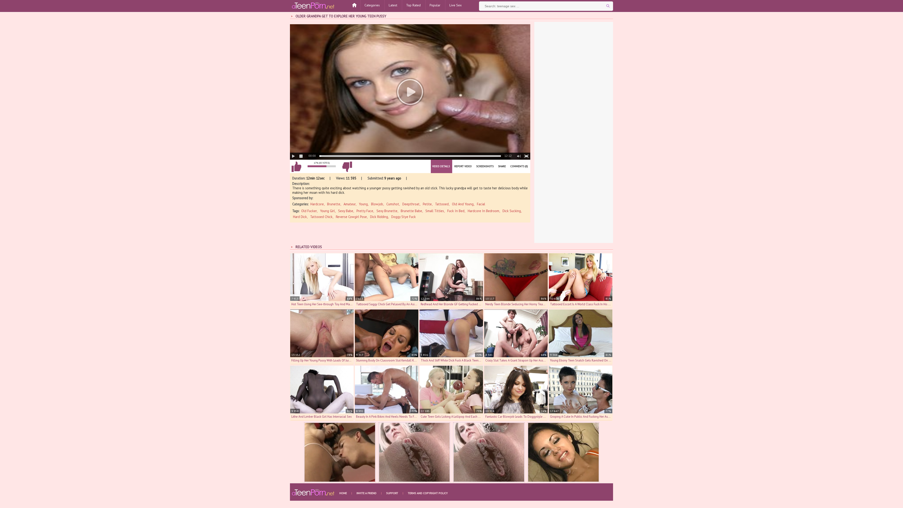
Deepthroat (411, 204)
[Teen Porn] (313, 5)
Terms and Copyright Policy (428, 493)
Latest (393, 5)
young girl (327, 211)
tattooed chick (321, 216)
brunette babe (411, 211)
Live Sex (455, 5)
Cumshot (392, 204)
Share (502, 166)
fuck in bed (455, 211)
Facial (481, 204)
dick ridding (379, 216)
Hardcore (317, 204)
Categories (372, 5)
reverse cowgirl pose (351, 216)
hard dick (300, 216)
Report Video (463, 166)
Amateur (350, 204)
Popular (435, 5)
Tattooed (442, 204)
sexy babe (345, 211)
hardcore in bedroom (483, 211)
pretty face (364, 211)
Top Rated (413, 5)
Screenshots (485, 166)
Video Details (441, 166)
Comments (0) (519, 166)
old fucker (309, 211)
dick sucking (512, 211)
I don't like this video (347, 166)
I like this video (296, 166)
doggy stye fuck (403, 216)
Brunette (333, 204)
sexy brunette (386, 211)
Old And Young (463, 204)
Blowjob (377, 204)
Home (343, 493)
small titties (434, 211)
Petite (427, 204)
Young (363, 204)
